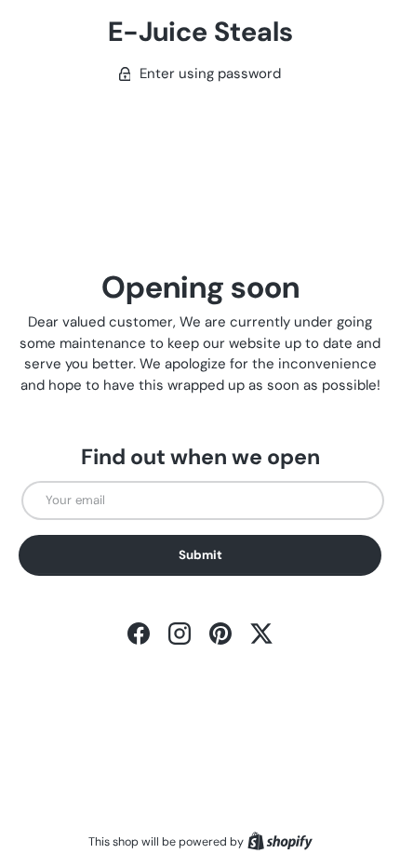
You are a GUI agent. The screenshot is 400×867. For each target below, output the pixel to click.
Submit (200, 555)
